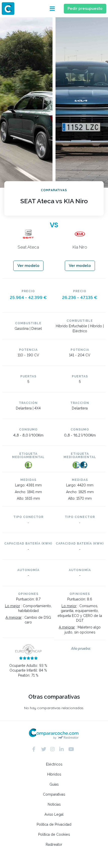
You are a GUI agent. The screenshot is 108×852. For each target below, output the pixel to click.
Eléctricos (54, 764)
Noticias (54, 804)
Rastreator (54, 844)
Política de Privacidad (54, 824)
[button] (52, 8)
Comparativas (54, 794)
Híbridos (54, 774)
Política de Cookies (54, 834)
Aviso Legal (54, 814)
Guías (54, 784)
